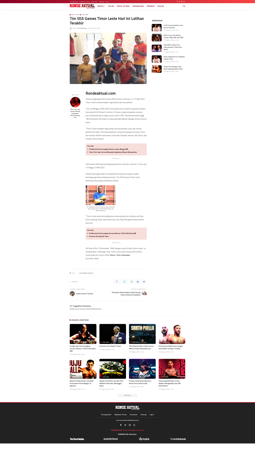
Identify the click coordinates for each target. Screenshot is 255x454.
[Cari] (184, 6)
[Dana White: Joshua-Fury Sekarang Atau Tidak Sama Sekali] (157, 48)
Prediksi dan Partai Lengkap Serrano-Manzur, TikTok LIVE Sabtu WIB (112, 233)
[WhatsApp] (184, 1)
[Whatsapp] (134, 425)
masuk (82, 308)
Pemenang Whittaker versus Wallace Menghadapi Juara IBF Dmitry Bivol (170, 383)
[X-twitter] (125, 425)
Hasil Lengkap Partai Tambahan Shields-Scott (174, 58)
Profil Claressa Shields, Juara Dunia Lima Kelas (173, 26)
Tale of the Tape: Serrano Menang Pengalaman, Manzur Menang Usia (75, 113)
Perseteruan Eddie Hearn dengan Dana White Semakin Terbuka (171, 347)
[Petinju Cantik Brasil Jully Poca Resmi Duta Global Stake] (142, 369)
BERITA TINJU (75, 14)
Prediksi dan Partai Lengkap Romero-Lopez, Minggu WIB (108, 149)
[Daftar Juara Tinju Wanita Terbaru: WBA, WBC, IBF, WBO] (157, 37)
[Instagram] (182, 1)
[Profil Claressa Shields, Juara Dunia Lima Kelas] (157, 27)
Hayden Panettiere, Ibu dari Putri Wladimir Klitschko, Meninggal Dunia (111, 383)
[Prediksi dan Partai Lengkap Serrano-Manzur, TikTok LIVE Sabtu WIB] (83, 334)
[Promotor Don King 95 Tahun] (112, 334)
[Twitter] (179, 1)
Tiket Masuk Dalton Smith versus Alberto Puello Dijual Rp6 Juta (141, 347)
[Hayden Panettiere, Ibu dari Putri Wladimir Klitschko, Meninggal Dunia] (112, 369)
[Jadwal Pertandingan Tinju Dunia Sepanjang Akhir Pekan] (157, 69)
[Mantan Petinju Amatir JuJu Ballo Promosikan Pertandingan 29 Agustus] (83, 369)
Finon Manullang (82, 28)
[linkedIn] (137, 281)
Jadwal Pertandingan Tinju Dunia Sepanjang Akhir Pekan (173, 68)
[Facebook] (177, 1)
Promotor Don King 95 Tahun (99, 236)
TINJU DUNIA (84, 14)
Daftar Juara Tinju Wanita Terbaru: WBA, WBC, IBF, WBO (173, 36)
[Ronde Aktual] (82, 6)
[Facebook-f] (121, 425)
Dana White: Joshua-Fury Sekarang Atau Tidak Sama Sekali (173, 47)
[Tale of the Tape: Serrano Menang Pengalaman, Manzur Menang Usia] (75, 102)
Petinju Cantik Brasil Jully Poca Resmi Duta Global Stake (140, 382)
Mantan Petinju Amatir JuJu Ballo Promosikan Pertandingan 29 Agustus (82, 383)
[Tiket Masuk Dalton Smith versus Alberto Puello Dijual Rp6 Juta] (142, 334)
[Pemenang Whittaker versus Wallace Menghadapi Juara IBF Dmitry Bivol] (172, 369)
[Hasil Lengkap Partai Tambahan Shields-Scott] (157, 59)
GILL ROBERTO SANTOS (86, 273)
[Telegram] (143, 281)
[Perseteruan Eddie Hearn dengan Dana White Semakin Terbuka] (172, 334)
